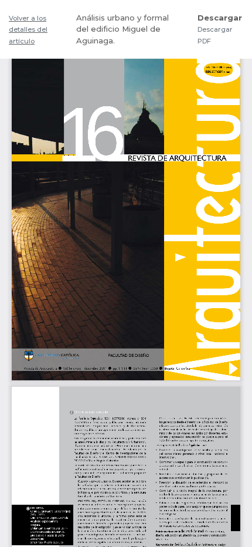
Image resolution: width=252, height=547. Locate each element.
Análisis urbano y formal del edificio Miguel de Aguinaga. (122, 29)
